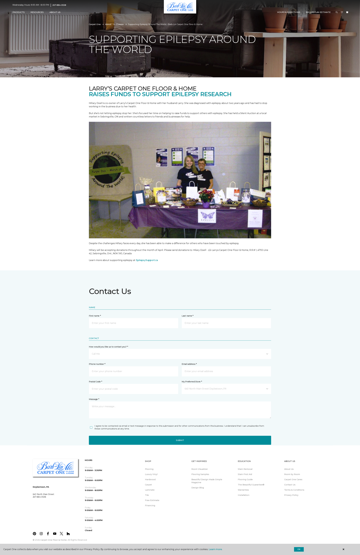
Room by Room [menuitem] (292, 474)
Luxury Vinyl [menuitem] (151, 474)
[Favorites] (342, 12)
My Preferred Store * (192, 382)
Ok (298, 549)
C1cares (120, 24)
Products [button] (19, 12)
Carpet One (95, 24)
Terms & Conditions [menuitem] (294, 490)
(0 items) (347, 12)
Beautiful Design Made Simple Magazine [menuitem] (206, 481)
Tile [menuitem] (147, 495)
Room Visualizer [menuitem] (199, 469)
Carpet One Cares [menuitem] (293, 479)
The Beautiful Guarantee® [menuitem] (251, 484)
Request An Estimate (318, 12)
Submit (180, 440)
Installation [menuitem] (243, 495)
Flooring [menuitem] (149, 469)
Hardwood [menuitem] (150, 479)
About (108, 24)
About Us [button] (55, 12)
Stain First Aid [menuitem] (245, 474)
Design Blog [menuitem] (197, 487)
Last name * (187, 316)
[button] (336, 12)
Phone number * (97, 364)
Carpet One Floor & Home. (53, 540)
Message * (94, 399)
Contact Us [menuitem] (289, 484)
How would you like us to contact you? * (108, 347)
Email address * (189, 364)
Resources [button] (37, 12)
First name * (95, 316)
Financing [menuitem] (150, 505)
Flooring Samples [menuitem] (200, 474)
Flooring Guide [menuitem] (245, 479)
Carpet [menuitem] (148, 484)
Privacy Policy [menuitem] (291, 495)
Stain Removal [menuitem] (245, 469)
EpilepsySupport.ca (147, 260)
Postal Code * (95, 382)
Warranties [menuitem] (243, 490)
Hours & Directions (288, 12)
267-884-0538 (59, 5)
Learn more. (215, 549)
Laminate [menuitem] (150, 490)
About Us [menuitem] (289, 469)
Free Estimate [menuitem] (152, 500)
